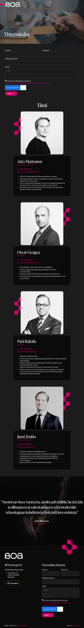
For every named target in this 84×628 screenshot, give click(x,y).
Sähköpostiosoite (11, 59)
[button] (79, 4)
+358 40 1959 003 (26, 169)
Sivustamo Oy (76, 625)
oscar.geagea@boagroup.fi (29, 262)
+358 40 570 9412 (26, 260)
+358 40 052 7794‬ (26, 349)
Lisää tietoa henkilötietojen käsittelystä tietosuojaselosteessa (27, 83)
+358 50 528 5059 (26, 444)
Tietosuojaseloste (22, 625)
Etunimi (8, 50)
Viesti (7, 67)
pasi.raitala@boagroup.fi (28, 351)
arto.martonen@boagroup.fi (30, 172)
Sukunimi (46, 50)
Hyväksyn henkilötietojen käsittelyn (27, 82)
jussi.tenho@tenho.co (27, 447)
